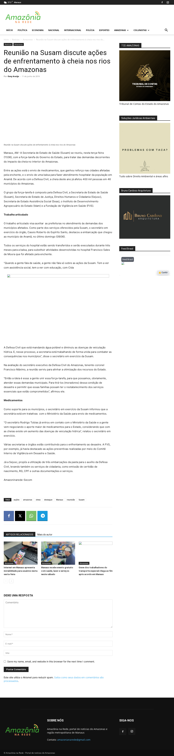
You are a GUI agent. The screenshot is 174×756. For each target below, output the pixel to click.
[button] (166, 30)
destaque (48, 499)
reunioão (71, 499)
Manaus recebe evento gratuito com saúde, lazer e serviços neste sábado (57, 571)
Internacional (72, 30)
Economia (38, 30)
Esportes (104, 30)
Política (22, 30)
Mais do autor (44, 534)
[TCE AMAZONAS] (144, 75)
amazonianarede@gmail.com (73, 739)
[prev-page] (6, 581)
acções (16, 499)
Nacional (53, 30)
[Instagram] (167, 2)
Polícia (90, 30)
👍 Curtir (163, 272)
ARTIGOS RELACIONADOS (19, 534)
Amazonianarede (141, 264)
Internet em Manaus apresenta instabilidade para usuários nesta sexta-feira (20, 571)
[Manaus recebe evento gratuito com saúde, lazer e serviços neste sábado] (58, 553)
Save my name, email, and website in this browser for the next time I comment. (51, 661)
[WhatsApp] (31, 516)
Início (9, 30)
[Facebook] (162, 2)
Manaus (59, 499)
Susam (82, 499)
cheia (38, 499)
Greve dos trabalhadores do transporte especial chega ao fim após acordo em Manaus (95, 571)
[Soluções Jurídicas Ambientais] (144, 172)
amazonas (27, 499)
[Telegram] (42, 516)
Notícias (16, 39)
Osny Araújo (13, 76)
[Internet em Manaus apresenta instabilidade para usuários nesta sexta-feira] (21, 553)
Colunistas (140, 30)
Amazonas (120, 30)
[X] (20, 516)
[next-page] (11, 581)
